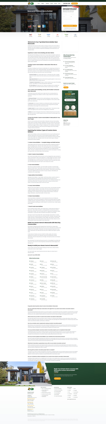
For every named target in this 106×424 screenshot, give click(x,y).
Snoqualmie (44, 296)
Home (39, 3)
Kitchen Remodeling (58, 388)
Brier (44, 265)
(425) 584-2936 (66, 3)
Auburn (44, 262)
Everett (55, 271)
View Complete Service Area (71, 399)
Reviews (55, 3)
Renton (44, 290)
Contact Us (34, 416)
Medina (33, 284)
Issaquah (33, 274)
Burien (55, 265)
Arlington (33, 262)
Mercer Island (44, 284)
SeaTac (33, 293)
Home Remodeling (58, 391)
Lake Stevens (55, 277)
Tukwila (55, 296)
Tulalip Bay (33, 299)
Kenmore (44, 274)
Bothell (33, 265)
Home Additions (57, 393)
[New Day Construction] (31, 3)
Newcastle (55, 287)
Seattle (44, 293)
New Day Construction (33, 413)
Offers (59, 3)
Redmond (33, 290)
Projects (51, 3)
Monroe (33, 287)
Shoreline (55, 293)
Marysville (55, 280)
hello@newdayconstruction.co (32, 397)
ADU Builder (57, 394)
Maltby (44, 280)
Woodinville (44, 299)
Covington (44, 268)
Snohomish (33, 296)
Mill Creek (55, 284)
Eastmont (33, 271)
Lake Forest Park (44, 277)
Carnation (33, 268)
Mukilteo (44, 287)
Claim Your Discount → (70, 99)
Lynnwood (33, 280)
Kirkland (33, 277)
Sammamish (55, 290)
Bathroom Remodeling (58, 390)
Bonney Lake (55, 262)
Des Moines (55, 268)
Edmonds (44, 271)
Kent (55, 274)
